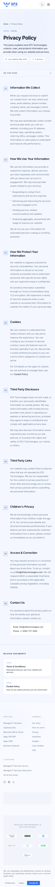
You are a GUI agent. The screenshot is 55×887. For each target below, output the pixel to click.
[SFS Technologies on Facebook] (9, 782)
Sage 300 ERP (9, 736)
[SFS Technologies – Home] (10, 4)
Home (5, 24)
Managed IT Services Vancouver (17, 770)
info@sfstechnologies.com (29, 572)
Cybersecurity (9, 727)
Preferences (10, 883)
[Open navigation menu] (48, 4)
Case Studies (38, 746)
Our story (36, 723)
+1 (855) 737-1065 (28, 631)
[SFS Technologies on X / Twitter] (13, 782)
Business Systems (11, 746)
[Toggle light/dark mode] (42, 4)
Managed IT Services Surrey (15, 766)
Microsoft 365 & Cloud (13, 732)
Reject (21, 883)
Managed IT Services (12, 723)
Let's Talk (13, 801)
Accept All (33, 883)
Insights (35, 741)
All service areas (10, 775)
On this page (10, 73)
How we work (38, 727)
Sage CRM (8, 741)
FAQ (34, 750)
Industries (36, 736)
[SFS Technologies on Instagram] (4, 782)
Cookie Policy (21, 374)
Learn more (8, 876)
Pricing (35, 732)
